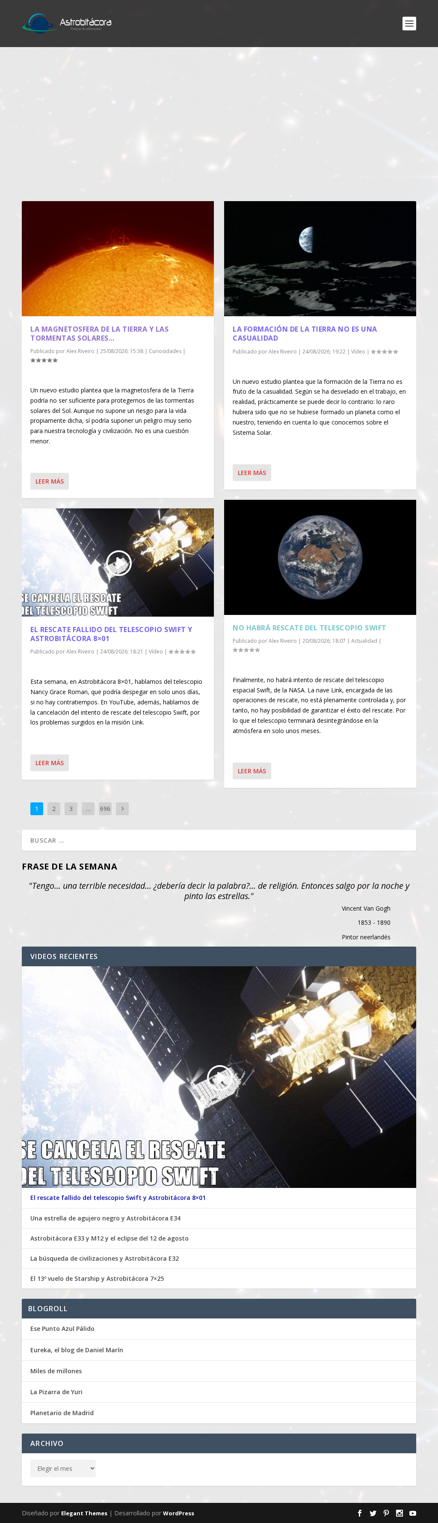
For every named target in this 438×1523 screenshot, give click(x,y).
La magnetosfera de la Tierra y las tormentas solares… (99, 333)
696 (105, 809)
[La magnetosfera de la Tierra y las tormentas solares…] (118, 258)
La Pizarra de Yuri (56, 1392)
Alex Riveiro (80, 351)
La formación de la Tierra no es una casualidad (305, 333)
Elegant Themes (84, 1513)
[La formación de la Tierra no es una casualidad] (320, 258)
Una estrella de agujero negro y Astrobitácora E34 (105, 1218)
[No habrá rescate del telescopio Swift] (320, 557)
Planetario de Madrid (62, 1413)
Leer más (50, 481)
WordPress (178, 1513)
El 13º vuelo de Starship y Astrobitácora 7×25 (97, 1279)
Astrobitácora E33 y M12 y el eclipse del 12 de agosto (109, 1238)
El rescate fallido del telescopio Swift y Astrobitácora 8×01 (111, 634)
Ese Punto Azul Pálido (62, 1328)
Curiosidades (165, 351)
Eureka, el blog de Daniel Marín (76, 1350)
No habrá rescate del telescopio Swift (310, 627)
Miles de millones (56, 1371)
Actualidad (364, 640)
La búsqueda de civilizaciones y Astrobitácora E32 (104, 1258)
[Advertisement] (219, 124)
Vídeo (156, 651)
